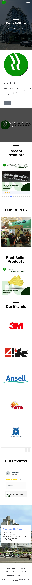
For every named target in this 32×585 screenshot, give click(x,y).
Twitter (21, 568)
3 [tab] (16, 501)
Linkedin (10, 575)
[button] (2, 196)
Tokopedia (21, 575)
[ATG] (16, 405)
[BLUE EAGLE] (16, 432)
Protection (20, 122)
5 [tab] (21, 501)
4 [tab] (18, 501)
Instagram (21, 572)
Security (16, 127)
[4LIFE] (16, 352)
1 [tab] (11, 501)
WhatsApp (11, 568)
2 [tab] (13, 501)
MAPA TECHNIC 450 (16, 494)
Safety (7, 122)
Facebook (10, 572)
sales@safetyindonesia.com (15, 533)
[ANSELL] (16, 379)
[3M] (16, 326)
